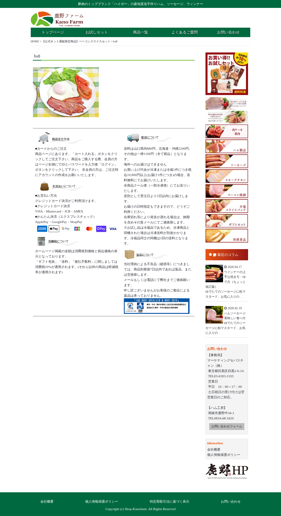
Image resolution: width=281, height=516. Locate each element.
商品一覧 (140, 32)
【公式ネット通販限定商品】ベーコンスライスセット (76, 41)
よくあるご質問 (184, 32)
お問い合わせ (228, 32)
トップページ (52, 32)
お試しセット (96, 32)
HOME (35, 41)
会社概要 (213, 449)
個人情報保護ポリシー (223, 455)
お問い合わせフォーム (226, 426)
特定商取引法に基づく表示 (169, 501)
